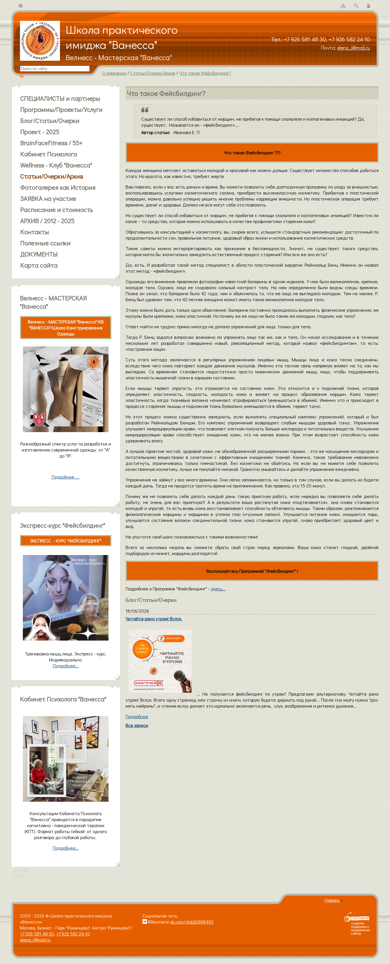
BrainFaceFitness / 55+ (51, 143)
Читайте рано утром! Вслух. (154, 618)
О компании (114, 73)
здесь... (218, 589)
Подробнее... (66, 848)
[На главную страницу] (20, 6)
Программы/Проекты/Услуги (61, 109)
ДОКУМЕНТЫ (39, 254)
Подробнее (137, 716)
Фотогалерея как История (58, 187)
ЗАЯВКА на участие (48, 198)
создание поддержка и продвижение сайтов (360, 928)
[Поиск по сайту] (356, 6)
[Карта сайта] (343, 6)
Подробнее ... (66, 477)
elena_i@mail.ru (353, 47)
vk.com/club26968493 (191, 922)
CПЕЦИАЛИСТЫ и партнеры (60, 98)
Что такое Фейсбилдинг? (205, 73)
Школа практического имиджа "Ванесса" (122, 37)
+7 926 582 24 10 (349, 39)
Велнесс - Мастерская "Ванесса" (119, 57)
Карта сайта (39, 265)
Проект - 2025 (39, 131)
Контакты (34, 232)
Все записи (137, 725)
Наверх (332, 900)
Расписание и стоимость (56, 209)
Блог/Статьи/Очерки (49, 120)
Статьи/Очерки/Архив (152, 73)
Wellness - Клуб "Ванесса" (56, 165)
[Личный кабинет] (369, 6)
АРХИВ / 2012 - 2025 (47, 220)
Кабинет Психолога (48, 154)
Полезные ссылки (45, 243)
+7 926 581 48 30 (305, 39)
